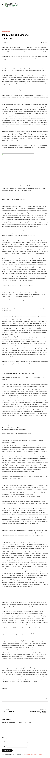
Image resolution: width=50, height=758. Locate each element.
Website (3, 746)
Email (3, 741)
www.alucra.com (5, 686)
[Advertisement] (25, 19)
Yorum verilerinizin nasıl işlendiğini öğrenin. (33, 754)
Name (3, 737)
